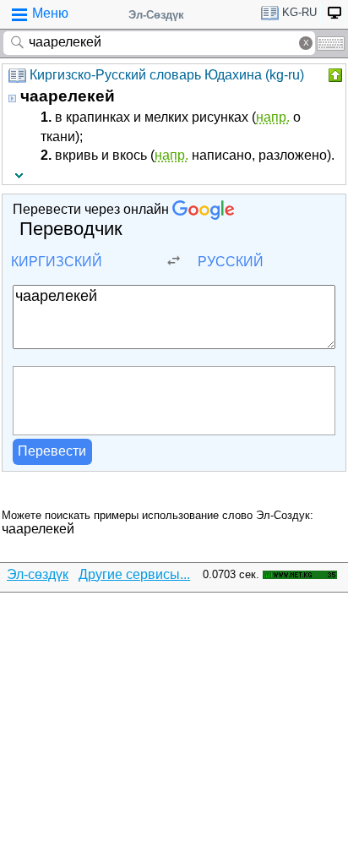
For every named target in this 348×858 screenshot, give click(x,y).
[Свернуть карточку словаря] (333, 75)
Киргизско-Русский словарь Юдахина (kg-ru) (167, 75)
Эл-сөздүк (37, 574)
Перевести (52, 451)
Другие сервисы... (134, 574)
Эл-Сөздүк (156, 14)
